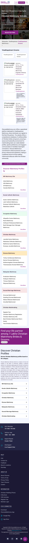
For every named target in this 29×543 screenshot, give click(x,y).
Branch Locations (6, 465)
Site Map (3, 467)
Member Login (5, 501)
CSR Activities (5, 497)
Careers (3, 484)
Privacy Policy (5, 480)
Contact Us (4, 460)
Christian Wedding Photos (8, 492)
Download (4, 510)
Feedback (3, 463)
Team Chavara (5, 482)
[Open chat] (25, 539)
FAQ (2, 458)
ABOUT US (4, 472)
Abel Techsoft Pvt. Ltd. (17, 530)
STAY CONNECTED (6, 506)
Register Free (4, 499)
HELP (2, 455)
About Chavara (5, 475)
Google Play (6, 515)
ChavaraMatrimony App (7, 512)
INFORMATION (5, 489)
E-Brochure (4, 495)
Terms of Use (4, 478)
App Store (6, 519)
